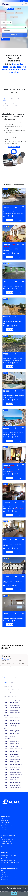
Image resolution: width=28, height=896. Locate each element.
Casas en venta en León (11, 749)
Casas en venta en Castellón (12, 725)
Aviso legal (4, 824)
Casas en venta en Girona (11, 733)
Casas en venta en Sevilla (11, 769)
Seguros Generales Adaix (8, 878)
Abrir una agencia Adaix (8, 858)
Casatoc (3, 872)
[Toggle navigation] (26, 4)
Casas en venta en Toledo (11, 779)
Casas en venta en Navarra (12, 759)
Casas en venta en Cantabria (12, 723)
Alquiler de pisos (6, 841)
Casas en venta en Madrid (11, 754)
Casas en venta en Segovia (12, 767)
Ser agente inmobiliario (8, 860)
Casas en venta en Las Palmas (13, 748)
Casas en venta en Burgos (11, 718)
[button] (4, 196)
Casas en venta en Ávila (11, 710)
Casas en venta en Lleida (11, 751)
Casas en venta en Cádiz (11, 722)
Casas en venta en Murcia (11, 758)
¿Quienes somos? (6, 818)
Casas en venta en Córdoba (12, 730)
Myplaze (3, 874)
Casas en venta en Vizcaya (12, 784)
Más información (14, 147)
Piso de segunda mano (8, 837)
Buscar (14, 35)
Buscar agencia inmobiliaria (9, 855)
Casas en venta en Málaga (12, 756)
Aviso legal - (3, 891)
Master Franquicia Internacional (10, 862)
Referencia (5, 39)
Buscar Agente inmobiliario (9, 857)
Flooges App (5, 876)
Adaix (2, 870)
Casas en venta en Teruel (11, 777)
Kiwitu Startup (5, 879)
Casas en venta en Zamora (12, 785)
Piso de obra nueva (7, 839)
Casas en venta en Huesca (12, 743)
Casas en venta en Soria (11, 771)
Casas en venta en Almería (12, 707)
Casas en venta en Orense (12, 761)
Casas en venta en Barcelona (12, 717)
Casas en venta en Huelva (11, 741)
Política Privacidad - (12, 891)
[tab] (4, 99)
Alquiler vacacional (6, 843)
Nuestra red (4, 820)
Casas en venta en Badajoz (12, 712)
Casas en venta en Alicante (12, 705)
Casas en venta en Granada (12, 735)
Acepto (14, 893)
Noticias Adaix (5, 822)
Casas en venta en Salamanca (13, 766)
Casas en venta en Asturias (12, 709)
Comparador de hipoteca (8, 846)
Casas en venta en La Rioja (12, 746)
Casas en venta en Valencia (12, 780)
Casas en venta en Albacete (12, 704)
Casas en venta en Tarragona (12, 772)
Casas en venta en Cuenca (12, 731)
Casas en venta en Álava (11, 702)
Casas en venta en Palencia (12, 762)
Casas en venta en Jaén (11, 744)
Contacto (4, 829)
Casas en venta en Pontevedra (13, 764)
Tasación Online (6, 845)
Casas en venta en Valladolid (12, 782)
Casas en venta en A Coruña (12, 700)
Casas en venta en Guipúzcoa (13, 740)
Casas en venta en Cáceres (12, 720)
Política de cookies (23, 891)
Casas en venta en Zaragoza (12, 787)
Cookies (3, 827)
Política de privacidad (7, 826)
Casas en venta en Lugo (11, 753)
